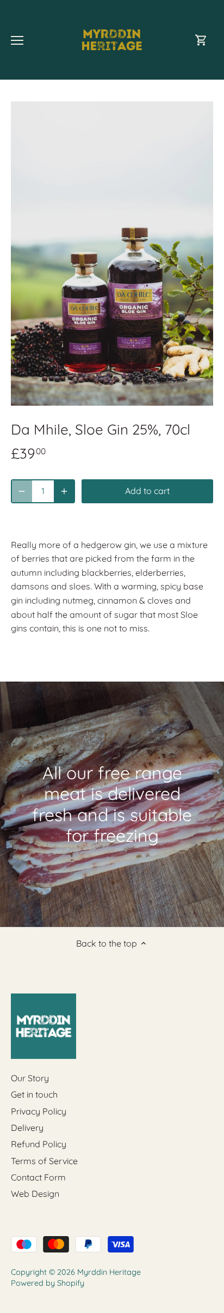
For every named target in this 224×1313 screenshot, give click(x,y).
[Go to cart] (201, 40)
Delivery (27, 1127)
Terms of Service (44, 1160)
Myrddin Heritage (109, 1272)
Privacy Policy (38, 1111)
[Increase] (64, 491)
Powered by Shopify (47, 1283)
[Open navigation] (17, 40)
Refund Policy (38, 1144)
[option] (112, 253)
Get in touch (34, 1094)
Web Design (35, 1193)
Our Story (30, 1078)
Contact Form (38, 1177)
